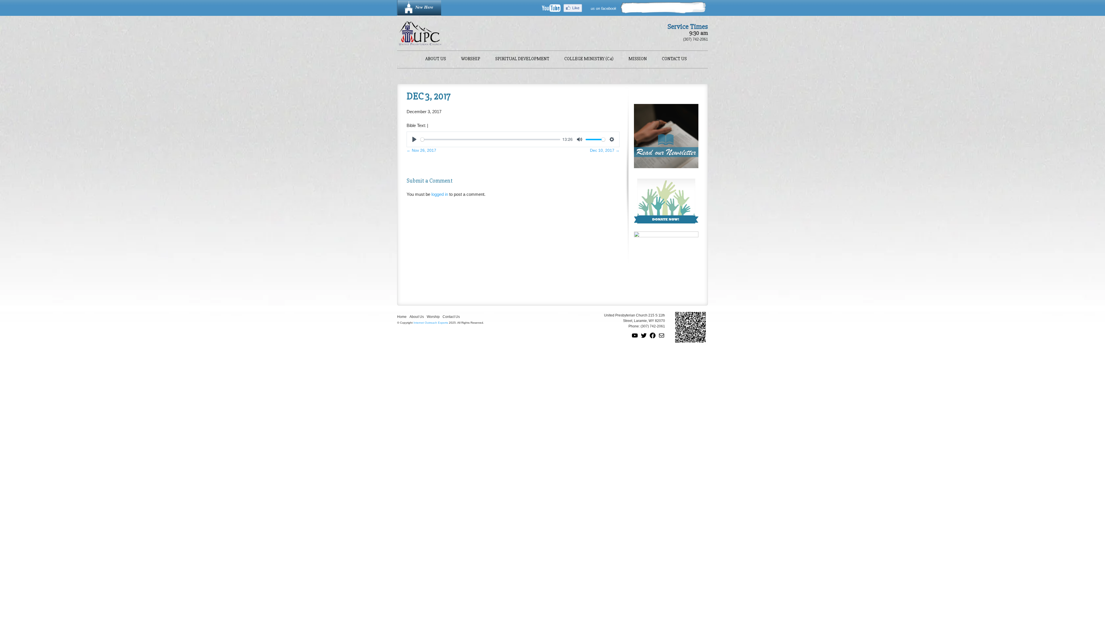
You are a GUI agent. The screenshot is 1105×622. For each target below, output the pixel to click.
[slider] (490, 139)
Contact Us (674, 59)
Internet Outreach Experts (431, 322)
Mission (637, 59)
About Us (435, 59)
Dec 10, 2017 (605, 150)
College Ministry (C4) (589, 59)
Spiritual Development (522, 59)
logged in (439, 194)
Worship (470, 59)
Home (402, 317)
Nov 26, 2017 (421, 150)
